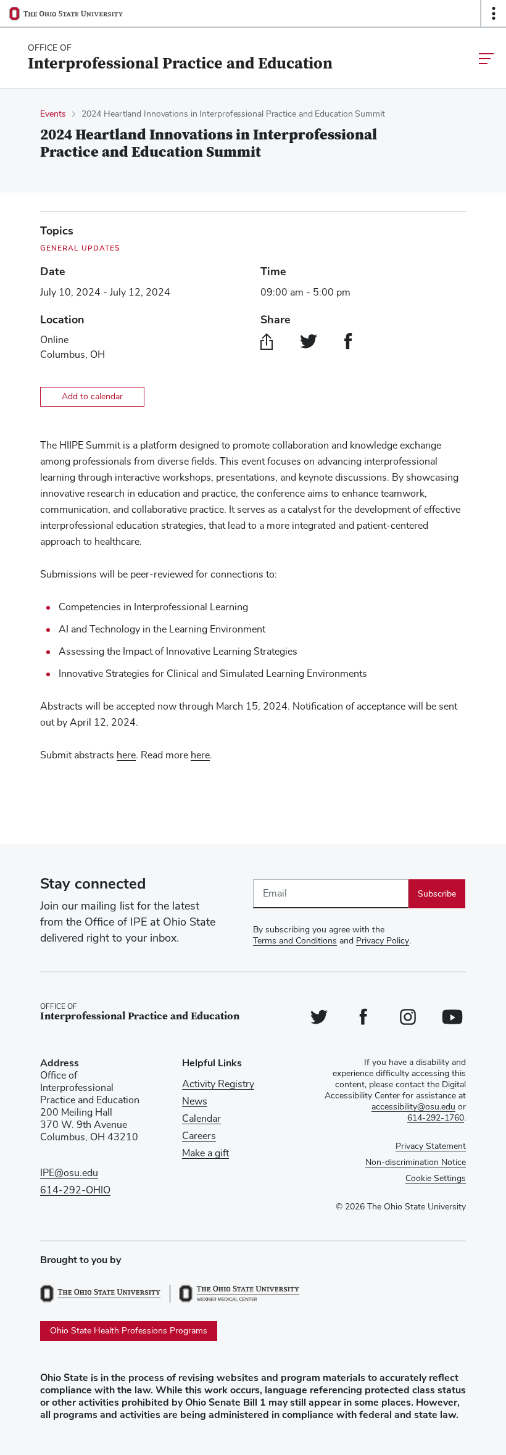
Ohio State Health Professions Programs (128, 1331)
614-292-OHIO (75, 1190)
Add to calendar (92, 396)
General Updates (80, 248)
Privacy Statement (431, 1146)
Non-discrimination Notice (415, 1162)
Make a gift (205, 1153)
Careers (199, 1136)
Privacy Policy (382, 941)
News (194, 1101)
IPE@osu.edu (69, 1173)
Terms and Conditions (295, 941)
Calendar (201, 1119)
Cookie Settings (435, 1178)
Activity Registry (218, 1084)
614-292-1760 (435, 1118)
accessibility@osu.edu (413, 1107)
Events (52, 114)
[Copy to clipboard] (266, 341)
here (126, 755)
